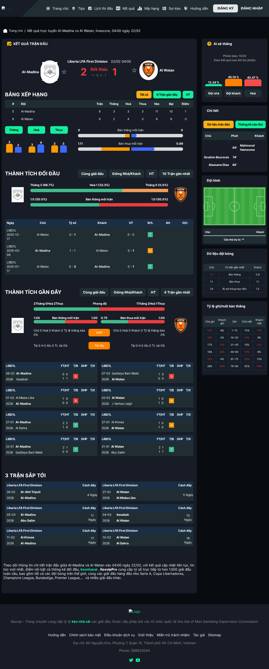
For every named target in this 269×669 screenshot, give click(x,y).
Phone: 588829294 (134, 650)
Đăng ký (226, 8)
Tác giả (199, 635)
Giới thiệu (145, 635)
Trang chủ (16, 30)
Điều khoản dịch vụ (119, 635)
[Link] (14, 8)
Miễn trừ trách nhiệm (173, 635)
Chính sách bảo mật (85, 635)
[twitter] (131, 661)
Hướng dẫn (57, 635)
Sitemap (214, 635)
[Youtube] (137, 661)
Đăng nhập (252, 8)
